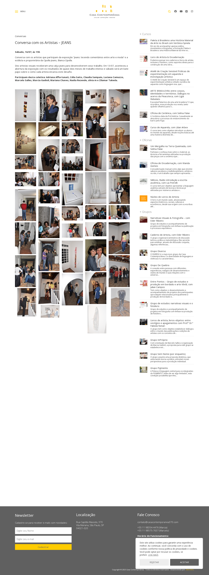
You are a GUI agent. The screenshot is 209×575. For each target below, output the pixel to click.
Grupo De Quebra (159, 265)
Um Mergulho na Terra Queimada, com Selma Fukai (170, 147)
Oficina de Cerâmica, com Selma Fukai (170, 113)
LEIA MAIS (153, 554)
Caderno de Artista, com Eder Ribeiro (170, 234)
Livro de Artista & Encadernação (167, 57)
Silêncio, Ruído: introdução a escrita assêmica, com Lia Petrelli (168, 181)
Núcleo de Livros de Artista (164, 196)
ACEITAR (184, 562)
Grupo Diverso (158, 251)
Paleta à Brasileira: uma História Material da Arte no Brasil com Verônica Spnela (171, 41)
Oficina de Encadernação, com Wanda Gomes (170, 164)
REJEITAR (154, 562)
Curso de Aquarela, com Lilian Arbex (169, 127)
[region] (169, 553)
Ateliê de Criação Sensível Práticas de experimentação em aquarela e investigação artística (170, 74)
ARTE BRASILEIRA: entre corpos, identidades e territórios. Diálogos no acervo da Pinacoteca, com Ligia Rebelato (170, 94)
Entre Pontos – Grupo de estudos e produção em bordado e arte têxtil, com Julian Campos (171, 284)
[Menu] (16, 11)
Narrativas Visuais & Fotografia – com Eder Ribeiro (170, 219)
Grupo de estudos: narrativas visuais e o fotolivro (171, 304)
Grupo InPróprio (159, 339)
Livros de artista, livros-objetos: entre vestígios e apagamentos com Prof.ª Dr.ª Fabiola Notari (171, 323)
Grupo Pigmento (159, 368)
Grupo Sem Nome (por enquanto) (168, 354)
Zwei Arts (190, 569)
